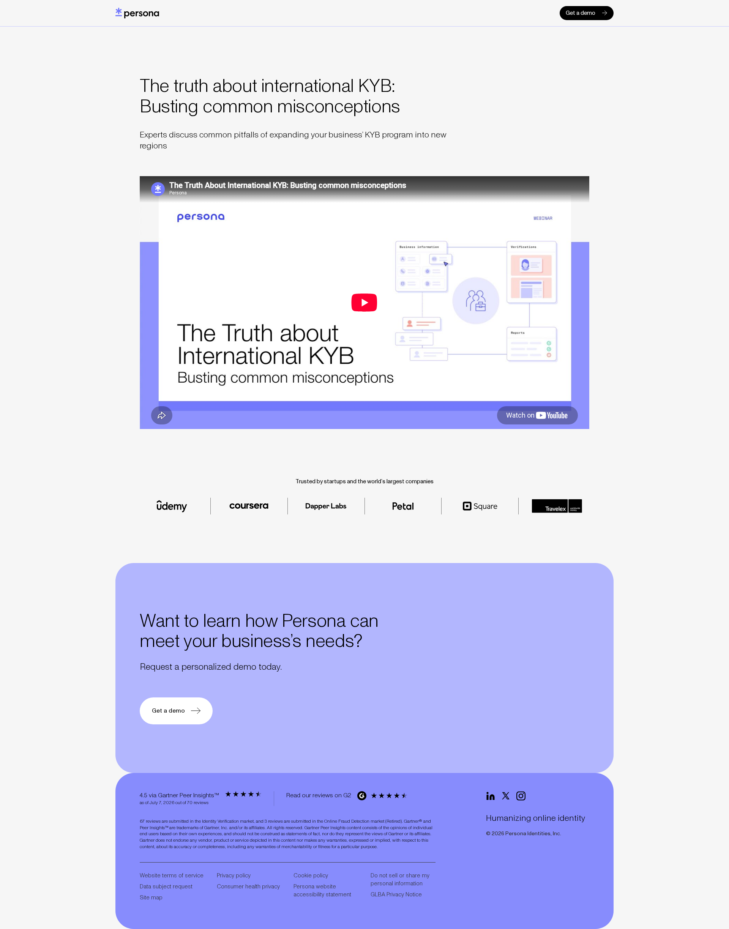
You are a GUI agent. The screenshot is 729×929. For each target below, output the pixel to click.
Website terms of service (172, 876)
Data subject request (166, 887)
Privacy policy (234, 876)
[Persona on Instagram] (520, 796)
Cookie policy (310, 876)
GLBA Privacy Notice (396, 894)
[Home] (137, 13)
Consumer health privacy (248, 887)
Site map (151, 898)
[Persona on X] (505, 796)
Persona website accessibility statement (322, 890)
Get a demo (580, 13)
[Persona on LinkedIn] (490, 796)
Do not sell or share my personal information (400, 879)
